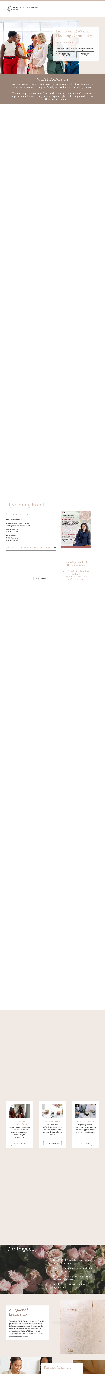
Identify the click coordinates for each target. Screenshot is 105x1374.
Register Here (41, 578)
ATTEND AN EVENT (85, 55)
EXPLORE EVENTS (19, 1143)
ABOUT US (16, 1334)
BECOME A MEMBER (66, 55)
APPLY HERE (85, 1143)
